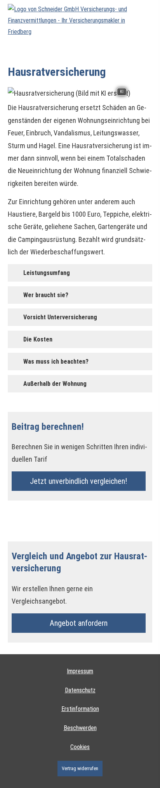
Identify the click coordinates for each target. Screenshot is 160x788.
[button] (46, 272)
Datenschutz (80, 690)
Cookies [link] (80, 747)
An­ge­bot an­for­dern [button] (79, 623)
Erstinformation (80, 709)
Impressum (80, 671)
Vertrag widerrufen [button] (80, 768)
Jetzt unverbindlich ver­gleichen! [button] (78, 481)
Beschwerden (80, 728)
